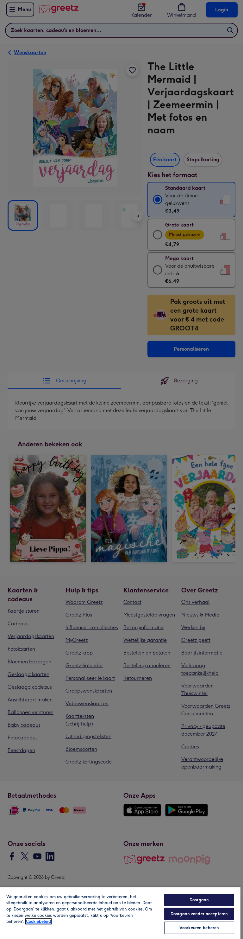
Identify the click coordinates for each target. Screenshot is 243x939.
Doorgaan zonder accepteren (199, 913)
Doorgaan (199, 899)
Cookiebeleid (38, 921)
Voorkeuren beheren (199, 927)
